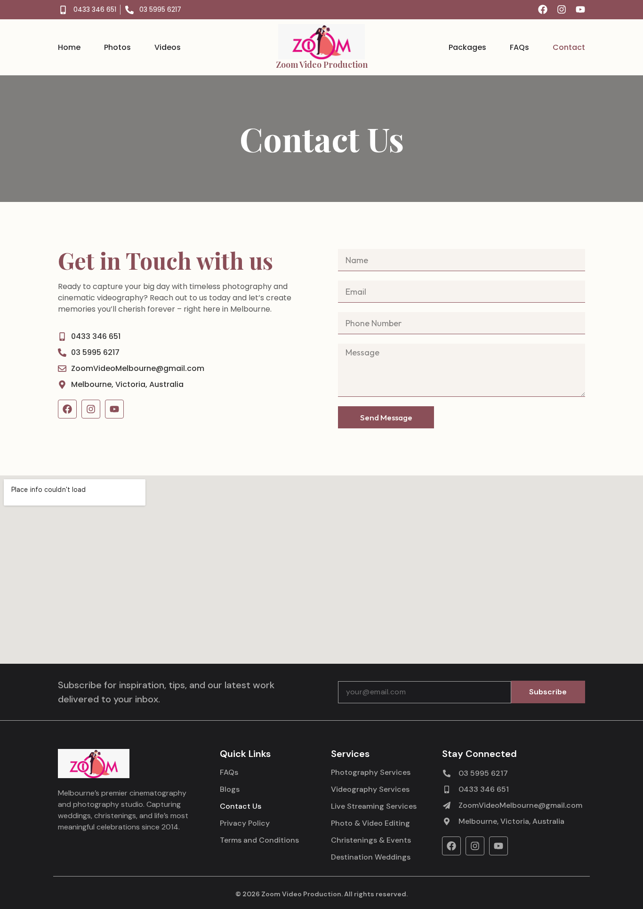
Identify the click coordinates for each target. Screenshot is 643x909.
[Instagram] (561, 9)
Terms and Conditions (259, 840)
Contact (569, 47)
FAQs (519, 47)
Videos (167, 47)
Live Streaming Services (374, 806)
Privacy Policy (245, 823)
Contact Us (240, 806)
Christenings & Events (371, 840)
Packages (467, 47)
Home (69, 47)
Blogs (230, 789)
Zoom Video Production (322, 64)
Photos (117, 47)
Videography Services (370, 789)
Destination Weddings (370, 857)
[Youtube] (580, 9)
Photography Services (370, 772)
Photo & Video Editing (370, 823)
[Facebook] (542, 9)
